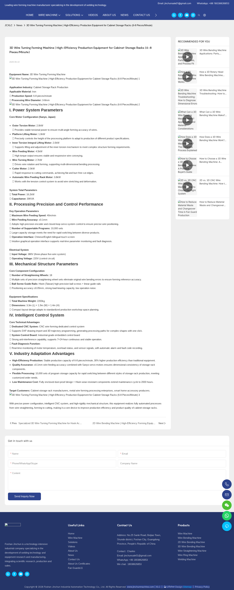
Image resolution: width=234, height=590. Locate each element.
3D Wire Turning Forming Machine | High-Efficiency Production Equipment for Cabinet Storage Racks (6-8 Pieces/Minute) (89, 25)
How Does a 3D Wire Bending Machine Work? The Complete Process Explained (211, 138)
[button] (156, 15)
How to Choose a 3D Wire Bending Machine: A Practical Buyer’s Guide (212, 160)
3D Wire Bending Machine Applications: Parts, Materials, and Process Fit (212, 52)
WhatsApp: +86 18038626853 (213, 3)
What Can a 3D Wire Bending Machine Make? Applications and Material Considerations (212, 113)
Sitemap (187, 586)
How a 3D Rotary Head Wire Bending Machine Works (211, 73)
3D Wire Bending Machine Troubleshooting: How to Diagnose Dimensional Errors (212, 92)
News (19, 25)
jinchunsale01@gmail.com (177, 3)
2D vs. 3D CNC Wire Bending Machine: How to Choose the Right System (212, 182)
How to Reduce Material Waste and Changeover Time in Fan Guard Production (211, 203)
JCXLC (8, 25)
